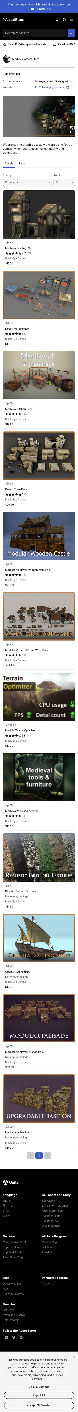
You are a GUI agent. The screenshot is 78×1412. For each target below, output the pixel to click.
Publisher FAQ (50, 1220)
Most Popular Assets (15, 1242)
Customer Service (13, 1293)
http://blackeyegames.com (49, 87)
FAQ (5, 1288)
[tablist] (39, 163)
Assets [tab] (8, 163)
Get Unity (8, 1309)
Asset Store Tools (52, 1210)
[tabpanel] (39, 663)
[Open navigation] (71, 19)
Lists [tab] (22, 163)
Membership (49, 1242)
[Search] (71, 33)
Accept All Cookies (39, 1405)
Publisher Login (51, 1215)
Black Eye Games (15, 258)
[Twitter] (13, 1337)
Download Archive (14, 1314)
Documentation (12, 1283)
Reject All (39, 1395)
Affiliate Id (48, 1252)
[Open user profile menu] (64, 19)
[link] (30, 1155)
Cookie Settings (39, 1386)
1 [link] (39, 1155)
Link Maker (48, 1247)
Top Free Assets (13, 1247)
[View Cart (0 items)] (57, 19)
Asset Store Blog (13, 1257)
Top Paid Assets (12, 1252)
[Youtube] (6, 1337)
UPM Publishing (51, 1225)
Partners (47, 1283)
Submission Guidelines (55, 1205)
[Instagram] (21, 1337)
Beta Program (11, 1319)
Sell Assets (48, 1200)
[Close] (74, 1357)
